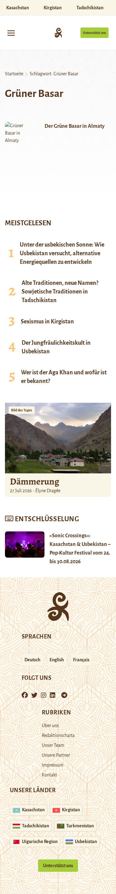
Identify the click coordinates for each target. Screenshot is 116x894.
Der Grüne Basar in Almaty (75, 126)
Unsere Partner (56, 755)
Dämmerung (34, 481)
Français (81, 659)
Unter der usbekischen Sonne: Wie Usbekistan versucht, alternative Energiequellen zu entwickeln (62, 253)
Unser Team (53, 745)
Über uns (50, 725)
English (56, 659)
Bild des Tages (21, 410)
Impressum (52, 765)
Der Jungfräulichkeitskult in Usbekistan (56, 347)
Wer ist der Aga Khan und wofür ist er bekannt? (64, 376)
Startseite (14, 73)
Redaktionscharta (58, 735)
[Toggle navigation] (11, 32)
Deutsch (32, 659)
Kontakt (49, 774)
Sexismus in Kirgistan (47, 321)
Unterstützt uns (94, 33)
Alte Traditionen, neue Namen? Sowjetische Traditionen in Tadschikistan (60, 291)
